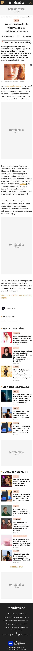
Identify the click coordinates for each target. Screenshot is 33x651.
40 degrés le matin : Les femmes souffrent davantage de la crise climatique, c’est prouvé (21, 414)
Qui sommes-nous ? (9, 617)
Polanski (23, 184)
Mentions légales (22, 617)
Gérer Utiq (14, 635)
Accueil (2, 17)
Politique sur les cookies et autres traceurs (15, 620)
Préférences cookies (25, 635)
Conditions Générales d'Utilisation (16, 614)
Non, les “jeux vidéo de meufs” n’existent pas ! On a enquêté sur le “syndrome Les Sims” (22, 482)
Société (16, 17)
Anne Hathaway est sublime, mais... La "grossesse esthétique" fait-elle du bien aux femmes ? (21, 526)
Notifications (6, 635)
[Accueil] (16, 2)
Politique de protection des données (15, 624)
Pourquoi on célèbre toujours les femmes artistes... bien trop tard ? (22, 511)
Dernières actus (10, 17)
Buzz (9, 321)
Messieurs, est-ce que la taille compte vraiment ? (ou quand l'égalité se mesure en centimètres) (21, 429)
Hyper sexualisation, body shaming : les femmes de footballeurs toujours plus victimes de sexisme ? (22, 339)
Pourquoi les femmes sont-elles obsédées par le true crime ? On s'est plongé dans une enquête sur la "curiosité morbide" (22, 398)
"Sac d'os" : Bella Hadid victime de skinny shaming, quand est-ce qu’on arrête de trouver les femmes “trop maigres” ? (22, 374)
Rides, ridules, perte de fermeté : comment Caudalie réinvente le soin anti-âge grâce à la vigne (22, 542)
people (15, 321)
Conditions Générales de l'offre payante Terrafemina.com (16, 628)
